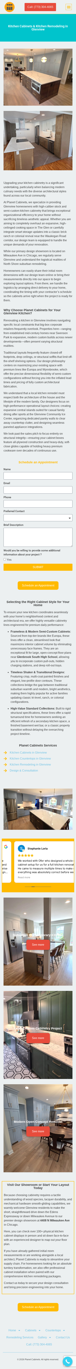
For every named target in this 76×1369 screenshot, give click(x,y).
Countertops (53, 1330)
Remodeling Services (19, 1337)
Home (12, 1330)
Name (7, 469)
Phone (7, 497)
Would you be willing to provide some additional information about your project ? (32, 552)
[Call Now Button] (67, 1361)
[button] (69, 7)
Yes (9, 559)
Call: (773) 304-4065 (39, 1344)
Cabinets (30, 1330)
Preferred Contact (14, 511)
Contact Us (63, 1337)
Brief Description (13, 525)
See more (38, 944)
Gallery (42, 1337)
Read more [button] (13, 877)
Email (7, 483)
